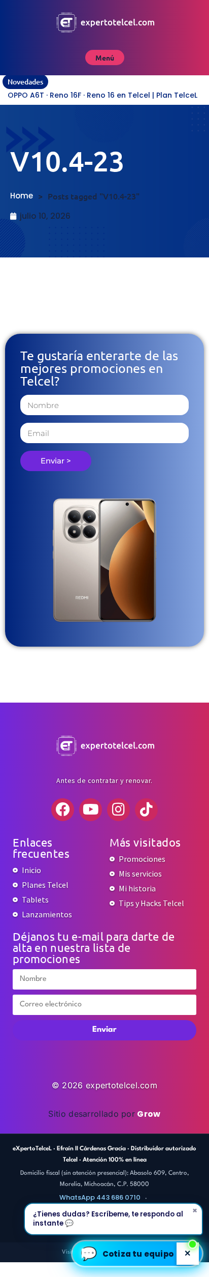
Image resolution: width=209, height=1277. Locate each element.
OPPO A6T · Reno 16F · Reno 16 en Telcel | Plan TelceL (102, 95)
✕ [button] (187, 1253)
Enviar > (56, 461)
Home (21, 195)
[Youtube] (90, 809)
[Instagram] (118, 809)
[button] (137, 1253)
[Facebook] (62, 809)
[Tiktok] (146, 809)
